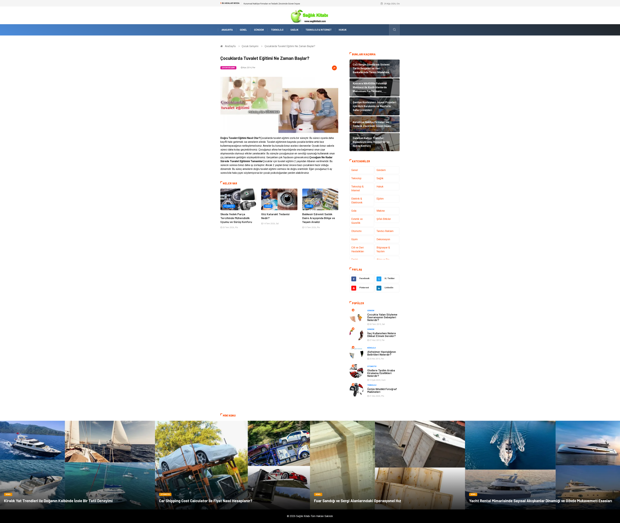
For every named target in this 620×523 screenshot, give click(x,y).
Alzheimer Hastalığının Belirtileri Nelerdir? (381, 353)
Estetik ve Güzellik (357, 220)
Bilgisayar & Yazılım (383, 249)
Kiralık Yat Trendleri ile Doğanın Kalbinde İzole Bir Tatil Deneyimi (58, 500)
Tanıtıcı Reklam (385, 231)
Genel (243, 30)
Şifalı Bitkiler (384, 219)
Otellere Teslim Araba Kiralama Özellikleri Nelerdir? (381, 372)
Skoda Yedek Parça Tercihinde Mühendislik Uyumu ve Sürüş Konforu (236, 218)
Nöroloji (371, 348)
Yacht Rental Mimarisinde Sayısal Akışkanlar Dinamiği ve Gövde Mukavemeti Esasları (540, 500)
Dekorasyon (383, 239)
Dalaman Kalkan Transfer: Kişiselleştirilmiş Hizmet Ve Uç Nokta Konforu (277, 3)
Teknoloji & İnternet (318, 30)
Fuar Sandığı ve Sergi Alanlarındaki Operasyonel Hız (357, 500)
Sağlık (294, 30)
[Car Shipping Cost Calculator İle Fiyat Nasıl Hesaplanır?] (232, 465)
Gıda (353, 210)
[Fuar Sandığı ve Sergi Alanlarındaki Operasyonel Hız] (387, 465)
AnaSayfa (227, 30)
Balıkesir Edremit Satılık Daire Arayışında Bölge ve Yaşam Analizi (318, 218)
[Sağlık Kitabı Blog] (310, 15)
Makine (381, 210)
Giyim (354, 239)
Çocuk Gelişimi (250, 46)
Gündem (259, 30)
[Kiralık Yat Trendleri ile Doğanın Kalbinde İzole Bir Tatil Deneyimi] (77, 465)
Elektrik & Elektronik (356, 200)
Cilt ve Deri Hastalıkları (357, 249)
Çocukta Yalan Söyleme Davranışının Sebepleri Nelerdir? (382, 317)
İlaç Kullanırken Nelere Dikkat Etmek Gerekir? (381, 334)
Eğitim (380, 198)
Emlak (309, 206)
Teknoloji (277, 30)
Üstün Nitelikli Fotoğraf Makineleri (382, 390)
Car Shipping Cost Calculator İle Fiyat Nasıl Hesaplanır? (205, 500)
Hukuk (342, 30)
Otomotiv (229, 206)
